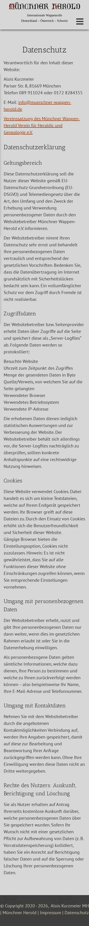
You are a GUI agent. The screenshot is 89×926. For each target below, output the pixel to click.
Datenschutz (77, 913)
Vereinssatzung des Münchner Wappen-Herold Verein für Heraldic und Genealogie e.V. (42, 125)
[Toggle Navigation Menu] (80, 21)
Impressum (50, 913)
